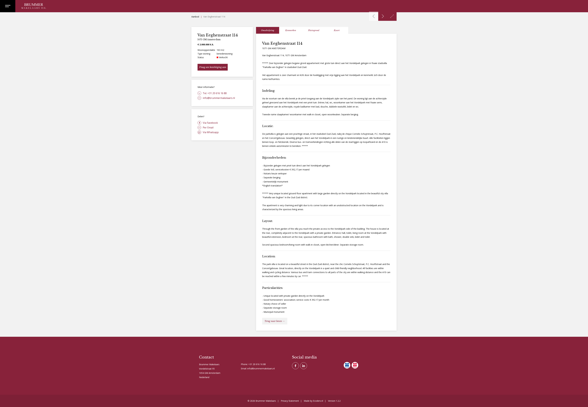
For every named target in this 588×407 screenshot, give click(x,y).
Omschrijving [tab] (267, 30)
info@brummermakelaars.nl (219, 98)
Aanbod (195, 16)
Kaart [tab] (337, 30)
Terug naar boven (273, 321)
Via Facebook (210, 122)
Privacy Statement (290, 400)
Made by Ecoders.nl (313, 400)
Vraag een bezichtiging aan (212, 67)
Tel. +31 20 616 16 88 (215, 93)
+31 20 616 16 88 (257, 364)
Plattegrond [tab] (313, 30)
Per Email (208, 127)
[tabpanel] (326, 182)
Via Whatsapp (211, 132)
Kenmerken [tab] (290, 30)
